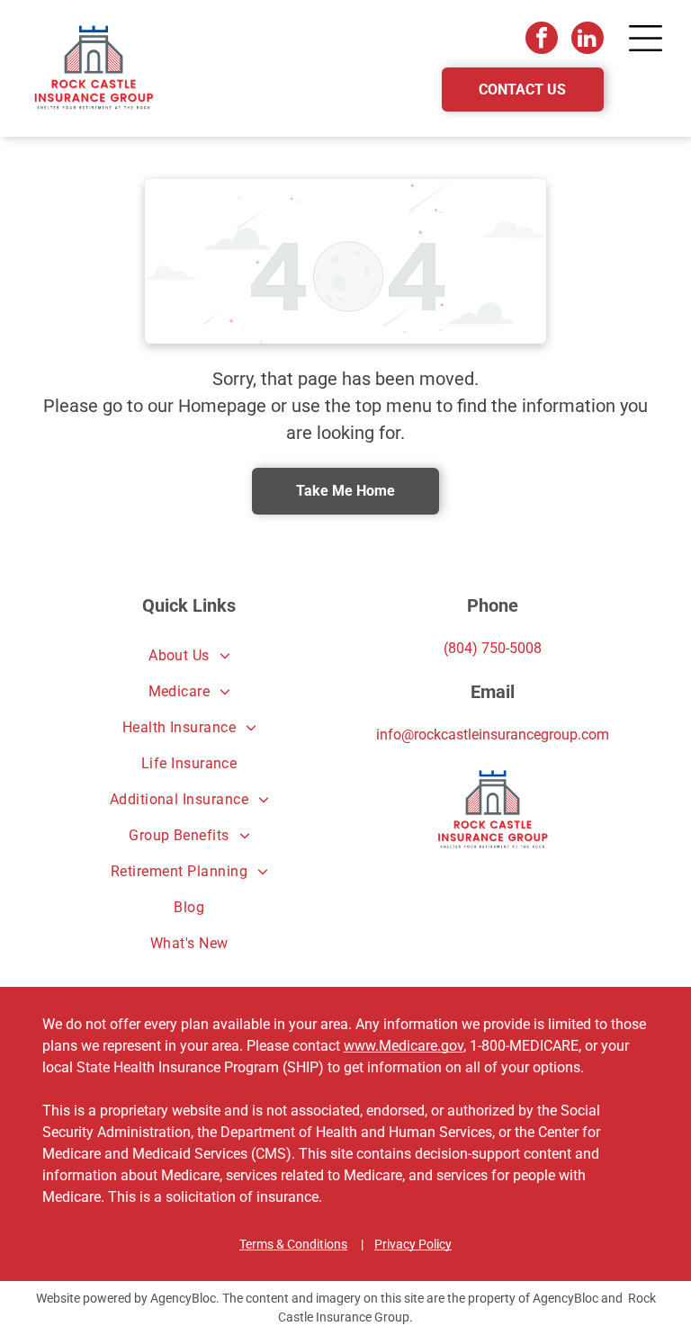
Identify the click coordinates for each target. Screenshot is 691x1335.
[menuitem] (189, 656)
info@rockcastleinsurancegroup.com (492, 734)
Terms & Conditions (293, 1244)
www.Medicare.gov (403, 1045)
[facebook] (541, 40)
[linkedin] (587, 40)
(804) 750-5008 (493, 648)
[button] (645, 38)
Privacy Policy (413, 1244)
